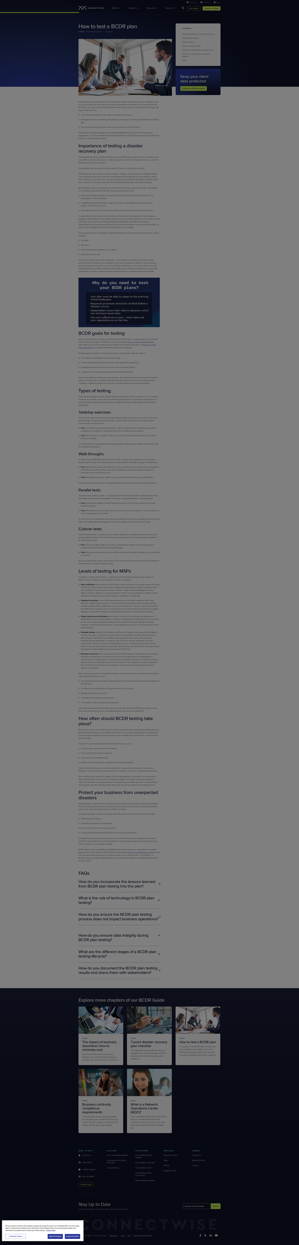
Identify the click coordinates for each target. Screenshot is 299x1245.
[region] (43, 1230)
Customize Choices (15, 1236)
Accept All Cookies (72, 1236)
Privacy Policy (50, 1230)
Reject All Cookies (55, 1236)
